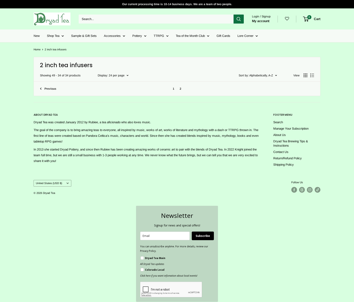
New (37, 35)
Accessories (112, 35)
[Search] (239, 19)
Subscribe (203, 236)
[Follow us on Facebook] (294, 190)
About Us (279, 135)
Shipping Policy (283, 164)
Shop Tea (53, 35)
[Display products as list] (312, 75)
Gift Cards (223, 35)
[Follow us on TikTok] (317, 190)
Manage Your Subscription (291, 128)
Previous (50, 88)
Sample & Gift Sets (84, 35)
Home (37, 49)
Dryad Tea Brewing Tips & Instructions (290, 143)
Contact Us (280, 152)
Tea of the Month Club (190, 35)
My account (260, 21)
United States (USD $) (49, 183)
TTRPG (159, 35)
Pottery (137, 35)
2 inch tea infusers (56, 49)
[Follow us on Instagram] (310, 190)
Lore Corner (245, 35)
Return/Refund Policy (287, 158)
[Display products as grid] (305, 75)
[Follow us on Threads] (302, 190)
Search (278, 122)
